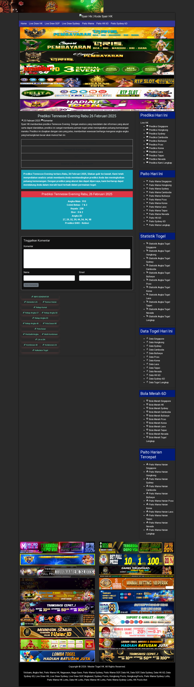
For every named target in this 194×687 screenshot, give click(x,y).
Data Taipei (154, 368)
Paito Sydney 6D (119, 23)
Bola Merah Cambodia (159, 412)
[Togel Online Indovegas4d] (136, 656)
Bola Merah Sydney (158, 408)
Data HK (125, 672)
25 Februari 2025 (31, 120)
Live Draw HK (35, 23)
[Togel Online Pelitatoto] (97, 93)
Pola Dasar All (51, 323)
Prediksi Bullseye (157, 141)
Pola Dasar (41, 329)
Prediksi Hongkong (158, 130)
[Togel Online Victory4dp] (57, 559)
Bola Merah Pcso (157, 419)
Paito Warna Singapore (160, 181)
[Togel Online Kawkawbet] (57, 571)
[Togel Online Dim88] (97, 45)
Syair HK (25, 124)
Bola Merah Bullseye (158, 415)
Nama (26, 272)
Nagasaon (65, 672)
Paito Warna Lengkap (159, 225)
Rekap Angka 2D (41, 318)
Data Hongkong (156, 342)
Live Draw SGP (52, 23)
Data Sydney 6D (156, 378)
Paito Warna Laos (157, 207)
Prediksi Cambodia (158, 137)
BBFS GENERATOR (41, 297)
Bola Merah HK (156, 404)
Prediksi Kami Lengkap (160, 162)
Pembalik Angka (31, 334)
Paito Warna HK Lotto (57, 679)
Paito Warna (88, 23)
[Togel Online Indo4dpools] (57, 656)
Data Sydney (154, 346)
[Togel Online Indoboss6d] (136, 547)
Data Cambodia (156, 349)
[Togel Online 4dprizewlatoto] (57, 632)
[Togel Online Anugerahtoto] (136, 596)
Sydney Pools (101, 676)
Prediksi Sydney (156, 133)
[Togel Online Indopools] (136, 632)
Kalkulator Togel (41, 350)
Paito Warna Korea (157, 203)
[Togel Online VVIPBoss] (97, 33)
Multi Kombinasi (51, 334)
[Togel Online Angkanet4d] (136, 620)
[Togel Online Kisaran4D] (97, 69)
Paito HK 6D (102, 23)
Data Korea (154, 360)
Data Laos (153, 364)
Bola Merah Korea (157, 423)
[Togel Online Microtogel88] (57, 547)
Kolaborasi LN (51, 345)
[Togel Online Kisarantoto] (97, 81)
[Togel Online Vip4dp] (136, 571)
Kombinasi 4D (32, 345)
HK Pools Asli (140, 679)
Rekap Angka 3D (51, 313)
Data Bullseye (155, 353)
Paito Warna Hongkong (160, 185)
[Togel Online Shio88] (136, 644)
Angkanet (88, 676)
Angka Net (38, 672)
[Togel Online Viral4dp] (97, 105)
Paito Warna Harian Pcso (161, 501)
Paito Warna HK (51, 672)
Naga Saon (76, 672)
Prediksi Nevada (156, 159)
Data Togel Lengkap (158, 382)
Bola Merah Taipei (157, 430)
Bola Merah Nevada (158, 434)
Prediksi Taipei (156, 155)
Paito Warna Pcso (157, 199)
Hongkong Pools (117, 676)
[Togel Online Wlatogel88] (57, 620)
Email (82, 272)
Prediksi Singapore (158, 126)
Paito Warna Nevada (158, 214)
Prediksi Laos (155, 152)
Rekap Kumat (41, 307)
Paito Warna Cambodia (159, 192)
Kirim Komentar (31, 285)
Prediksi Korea (156, 148)
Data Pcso (153, 357)
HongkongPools (135, 676)
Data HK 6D (154, 375)
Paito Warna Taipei (157, 210)
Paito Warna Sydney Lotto (157, 676)
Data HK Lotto (76, 679)
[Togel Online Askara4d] (57, 596)
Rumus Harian (51, 302)
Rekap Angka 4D (32, 323)
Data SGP (134, 672)
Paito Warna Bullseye (159, 196)
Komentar (48, 120)
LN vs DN (41, 339)
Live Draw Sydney (71, 23)
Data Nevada (155, 371)
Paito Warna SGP (112, 672)
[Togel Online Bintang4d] (57, 608)
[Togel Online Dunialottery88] (136, 584)
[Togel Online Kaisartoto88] (57, 644)
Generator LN (31, 302)
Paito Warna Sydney (158, 188)
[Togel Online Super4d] (97, 57)
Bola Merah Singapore (159, 401)
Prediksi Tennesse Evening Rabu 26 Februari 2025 (77, 116)
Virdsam (27, 672)
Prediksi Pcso (155, 144)
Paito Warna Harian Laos (160, 511)
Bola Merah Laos (157, 426)
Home (24, 23)
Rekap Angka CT (32, 313)
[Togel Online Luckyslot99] (136, 559)
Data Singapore (156, 338)
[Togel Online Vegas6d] (57, 584)
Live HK (144, 122)
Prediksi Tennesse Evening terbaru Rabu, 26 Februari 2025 (54, 174)
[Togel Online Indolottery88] (136, 608)
